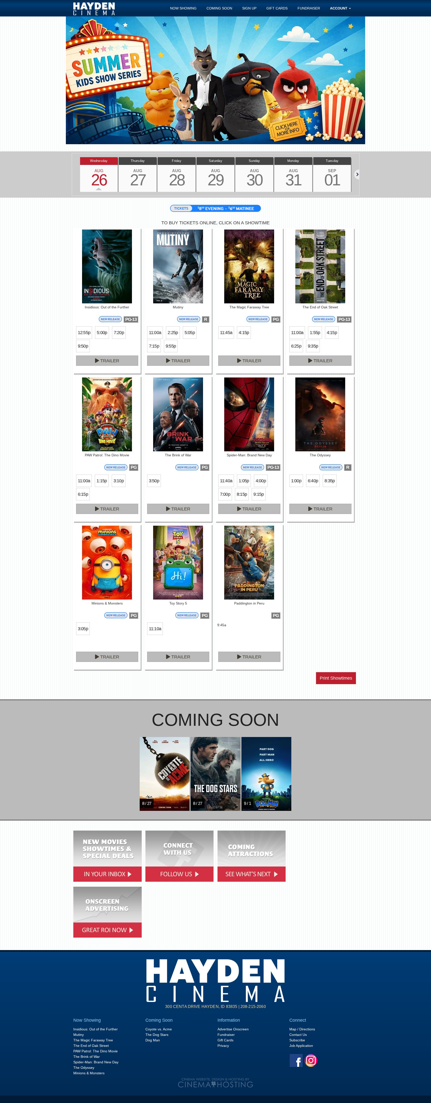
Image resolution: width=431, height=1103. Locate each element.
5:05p (190, 332)
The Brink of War (86, 1057)
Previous (72, 174)
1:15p (102, 480)
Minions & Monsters (89, 1073)
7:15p (154, 346)
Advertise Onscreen (233, 1029)
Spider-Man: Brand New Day (95, 1062)
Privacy (223, 1046)
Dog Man (152, 1040)
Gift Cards (277, 8)
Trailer (109, 360)
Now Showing (183, 8)
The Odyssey (83, 1068)
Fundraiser (309, 8)
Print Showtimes (336, 678)
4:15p (244, 332)
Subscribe (297, 1040)
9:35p (313, 346)
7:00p (225, 494)
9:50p (83, 346)
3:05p (83, 628)
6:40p (313, 480)
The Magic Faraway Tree (93, 1040)
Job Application (301, 1046)
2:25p (173, 332)
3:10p (118, 480)
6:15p (83, 494)
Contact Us (298, 1035)
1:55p (315, 332)
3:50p (154, 480)
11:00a (155, 332)
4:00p (261, 480)
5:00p (102, 332)
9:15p (258, 494)
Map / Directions (302, 1029)
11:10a (155, 628)
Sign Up (249, 8)
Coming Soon (219, 8)
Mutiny (78, 1035)
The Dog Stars (156, 1035)
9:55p (171, 346)
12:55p (84, 332)
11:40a (226, 480)
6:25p (296, 346)
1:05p (244, 480)
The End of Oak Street (91, 1046)
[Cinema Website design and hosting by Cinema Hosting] (215, 1083)
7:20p (119, 332)
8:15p (242, 494)
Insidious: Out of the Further (95, 1029)
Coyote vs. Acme (158, 1029)
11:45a (226, 332)
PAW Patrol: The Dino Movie (95, 1051)
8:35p (329, 480)
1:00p (296, 480)
